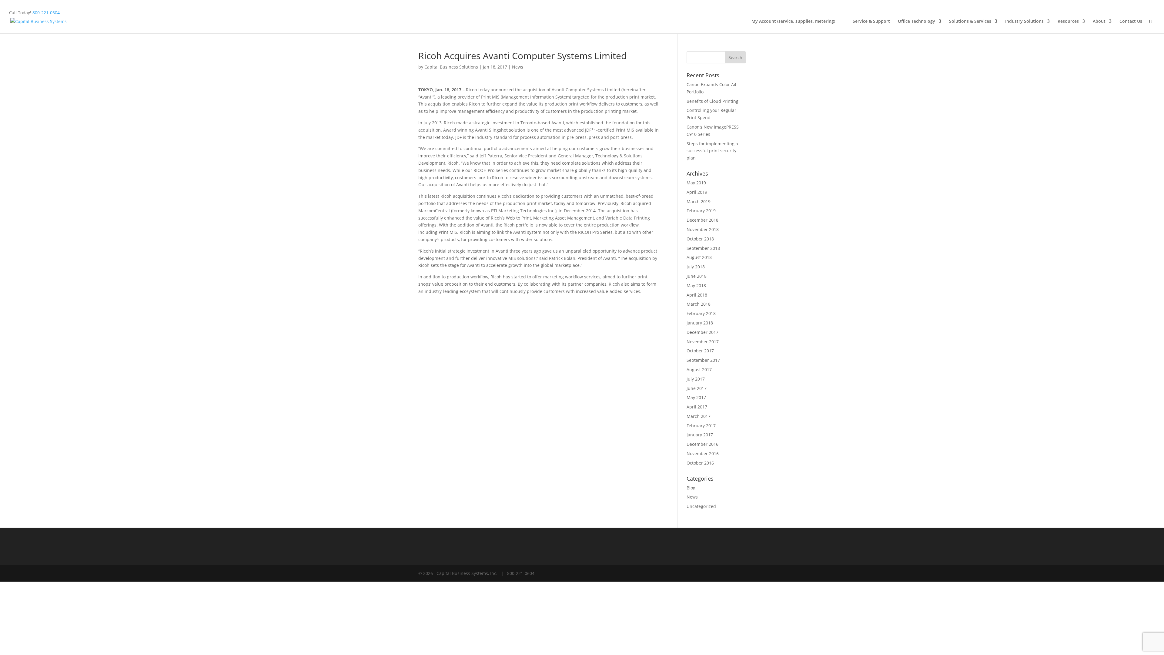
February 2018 (701, 313)
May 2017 (696, 397)
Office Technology (916, 21)
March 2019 (699, 201)
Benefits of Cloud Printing (712, 101)
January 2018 (700, 323)
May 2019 (696, 183)
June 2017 (697, 388)
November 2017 (703, 341)
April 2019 (697, 192)
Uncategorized (701, 506)
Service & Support (871, 21)
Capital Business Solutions (451, 67)
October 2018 (700, 239)
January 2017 (700, 435)
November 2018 (703, 229)
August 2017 (699, 369)
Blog (691, 488)
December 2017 (702, 332)
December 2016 (702, 444)
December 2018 (702, 220)
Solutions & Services (970, 21)
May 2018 (696, 285)
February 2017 (701, 425)
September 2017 (703, 360)
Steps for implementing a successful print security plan (712, 151)
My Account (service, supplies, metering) (798, 21)
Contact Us (1130, 21)
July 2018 (696, 267)
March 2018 (699, 304)
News (517, 67)
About (1099, 21)
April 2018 (697, 295)
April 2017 (697, 407)
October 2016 (700, 463)
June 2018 (697, 276)
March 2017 (699, 416)
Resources (1068, 21)
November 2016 (703, 453)
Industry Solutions (1024, 21)
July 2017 (696, 379)
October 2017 (700, 351)
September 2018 (703, 248)
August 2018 (699, 257)
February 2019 (701, 210)
